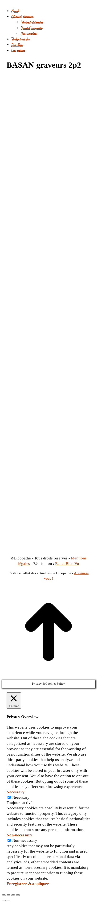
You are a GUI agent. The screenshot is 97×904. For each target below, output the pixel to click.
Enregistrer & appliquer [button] (28, 883)
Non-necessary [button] (19, 835)
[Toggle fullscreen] (13, 895)
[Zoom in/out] (18, 895)
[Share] (8, 895)
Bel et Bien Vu (67, 563)
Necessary (20, 797)
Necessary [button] (15, 792)
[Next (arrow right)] (8, 900)
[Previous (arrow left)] (4, 900)
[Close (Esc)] (4, 895)
